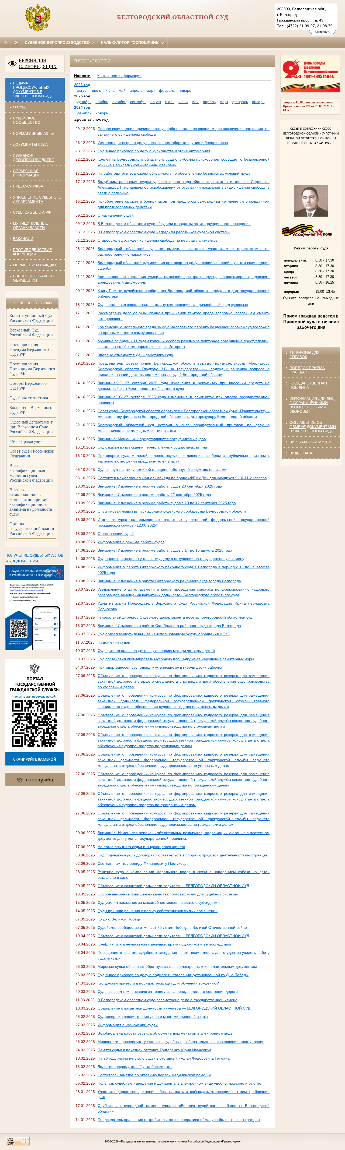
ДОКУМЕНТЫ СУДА (30, 144)
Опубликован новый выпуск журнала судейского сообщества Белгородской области (172, 511)
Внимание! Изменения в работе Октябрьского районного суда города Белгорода (169, 581)
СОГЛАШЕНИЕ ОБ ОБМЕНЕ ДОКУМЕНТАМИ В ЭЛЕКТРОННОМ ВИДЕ (312, 426)
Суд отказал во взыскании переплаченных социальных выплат (153, 447)
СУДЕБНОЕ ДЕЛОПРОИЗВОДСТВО (33, 157)
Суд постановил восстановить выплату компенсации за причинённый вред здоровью (173, 304)
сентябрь (138, 102)
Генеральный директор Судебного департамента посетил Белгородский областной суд (175, 617)
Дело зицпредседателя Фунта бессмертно (135, 1066)
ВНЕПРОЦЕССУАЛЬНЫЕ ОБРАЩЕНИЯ (35, 278)
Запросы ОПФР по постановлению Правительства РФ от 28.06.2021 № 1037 (308, 106)
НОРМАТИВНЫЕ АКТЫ (33, 133)
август (82, 90)
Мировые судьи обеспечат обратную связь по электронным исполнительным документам (177, 966)
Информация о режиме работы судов (131, 542)
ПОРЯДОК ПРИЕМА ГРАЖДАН (307, 370)
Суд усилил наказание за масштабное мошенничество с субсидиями (159, 902)
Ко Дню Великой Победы (120, 919)
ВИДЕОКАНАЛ (302, 453)
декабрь (84, 102)
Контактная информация (119, 75)
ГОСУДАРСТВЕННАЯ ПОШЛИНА (308, 385)
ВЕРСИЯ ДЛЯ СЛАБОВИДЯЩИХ (38, 63)
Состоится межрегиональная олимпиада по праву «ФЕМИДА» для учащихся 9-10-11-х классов (182, 478)
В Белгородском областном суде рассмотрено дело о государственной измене (167, 1000)
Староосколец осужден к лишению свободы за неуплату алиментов (158, 240)
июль (96, 90)
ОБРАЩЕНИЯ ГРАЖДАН (34, 265)
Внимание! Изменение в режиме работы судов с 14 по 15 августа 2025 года (165, 550)
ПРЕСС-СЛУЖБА (28, 186)
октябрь (119, 102)
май (122, 90)
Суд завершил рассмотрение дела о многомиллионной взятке (153, 1016)
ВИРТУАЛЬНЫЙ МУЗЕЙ (310, 442)
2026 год (82, 85)
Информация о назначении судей (128, 1025)
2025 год (82, 96)
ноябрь (101, 102)
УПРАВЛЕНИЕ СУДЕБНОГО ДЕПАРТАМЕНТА (37, 199)
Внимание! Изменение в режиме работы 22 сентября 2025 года (154, 494)
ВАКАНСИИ (23, 239)
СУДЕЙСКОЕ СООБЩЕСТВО (26, 120)
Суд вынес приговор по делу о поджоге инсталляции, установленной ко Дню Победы (173, 975)
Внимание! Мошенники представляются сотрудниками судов (152, 439)
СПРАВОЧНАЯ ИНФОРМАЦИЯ (26, 173)
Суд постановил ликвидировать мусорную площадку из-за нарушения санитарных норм (176, 659)
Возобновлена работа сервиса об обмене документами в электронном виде (165, 1033)
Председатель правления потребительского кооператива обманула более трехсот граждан (179, 1119)
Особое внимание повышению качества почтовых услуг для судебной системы (168, 894)
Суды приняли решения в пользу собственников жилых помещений (158, 911)
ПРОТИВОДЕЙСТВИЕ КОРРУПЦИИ (32, 252)
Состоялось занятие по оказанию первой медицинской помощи (154, 1075)
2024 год (82, 107)
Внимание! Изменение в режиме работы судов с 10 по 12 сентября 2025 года (167, 503)
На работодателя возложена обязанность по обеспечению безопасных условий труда (174, 173)
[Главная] (5, 42)
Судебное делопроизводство (58, 42)
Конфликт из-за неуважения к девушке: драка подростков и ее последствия (164, 944)
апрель (136, 90)
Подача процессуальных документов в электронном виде (33, 89)
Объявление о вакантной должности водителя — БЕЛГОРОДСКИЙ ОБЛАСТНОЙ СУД (173, 886)
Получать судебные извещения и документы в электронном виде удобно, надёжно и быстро (179, 1083)
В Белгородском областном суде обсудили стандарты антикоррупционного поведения (174, 223)
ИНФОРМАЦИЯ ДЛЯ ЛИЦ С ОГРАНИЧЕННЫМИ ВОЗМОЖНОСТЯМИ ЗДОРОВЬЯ (311, 405)
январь (185, 90)
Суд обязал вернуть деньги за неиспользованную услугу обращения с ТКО (164, 634)
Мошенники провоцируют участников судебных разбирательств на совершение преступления (181, 1041)
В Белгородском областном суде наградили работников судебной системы (164, 232)
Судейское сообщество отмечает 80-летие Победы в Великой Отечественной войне (172, 927)
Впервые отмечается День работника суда (135, 355)
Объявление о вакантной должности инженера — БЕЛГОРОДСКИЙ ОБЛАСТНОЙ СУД (174, 1008)
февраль (167, 90)
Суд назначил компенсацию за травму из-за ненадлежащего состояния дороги (168, 991)
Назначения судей (114, 642)
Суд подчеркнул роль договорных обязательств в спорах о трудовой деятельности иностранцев (183, 855)
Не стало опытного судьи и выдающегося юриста (141, 847)
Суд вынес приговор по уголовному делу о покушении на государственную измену (171, 558)
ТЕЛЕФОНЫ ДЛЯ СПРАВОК (304, 354)
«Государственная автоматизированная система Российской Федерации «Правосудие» (179, 1141)
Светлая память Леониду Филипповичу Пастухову (142, 863)
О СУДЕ (20, 107)
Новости (82, 75)
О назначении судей (116, 215)
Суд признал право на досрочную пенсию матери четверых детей (156, 650)
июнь (110, 90)
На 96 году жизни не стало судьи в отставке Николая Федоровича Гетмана (164, 1058)
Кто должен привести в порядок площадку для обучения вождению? (158, 983)
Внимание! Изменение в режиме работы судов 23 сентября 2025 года (160, 486)
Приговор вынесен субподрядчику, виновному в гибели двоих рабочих (160, 667)
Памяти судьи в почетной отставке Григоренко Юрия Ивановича (154, 1050)
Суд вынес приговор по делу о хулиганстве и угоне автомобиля (154, 151)
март (150, 90)
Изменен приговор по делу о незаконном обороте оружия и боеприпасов (163, 142)
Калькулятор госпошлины (131, 42)
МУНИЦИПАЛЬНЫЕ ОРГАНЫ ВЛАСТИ (30, 225)
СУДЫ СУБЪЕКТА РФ (32, 212)
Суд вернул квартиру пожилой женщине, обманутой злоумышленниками (162, 469)
